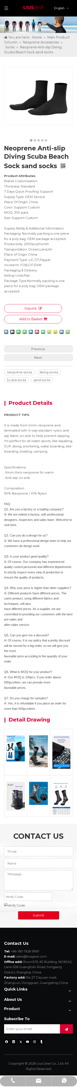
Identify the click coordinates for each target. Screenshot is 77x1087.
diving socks (48, 372)
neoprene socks (19, 372)
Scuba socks (16, 380)
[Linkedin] (13, 1041)
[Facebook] (6, 1041)
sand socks (41, 380)
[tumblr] (41, 1041)
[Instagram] (34, 1041)
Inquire (30, 308)
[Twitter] (20, 1041)
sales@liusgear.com (31, 956)
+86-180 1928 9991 (25, 951)
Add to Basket (31, 319)
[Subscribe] (66, 1028)
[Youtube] (27, 1041)
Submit (38, 915)
